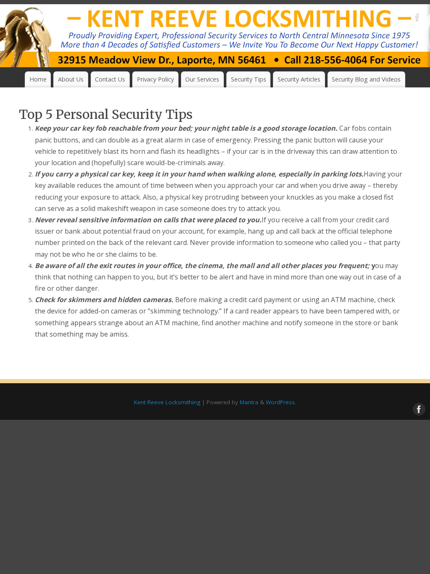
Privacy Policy (155, 79)
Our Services (202, 79)
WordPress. (281, 402)
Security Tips (248, 79)
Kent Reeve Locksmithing (167, 402)
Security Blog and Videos (366, 79)
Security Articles (299, 79)
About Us (71, 79)
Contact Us (110, 79)
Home (38, 79)
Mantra (249, 402)
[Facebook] (417, 18)
